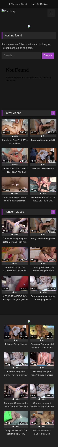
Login (33, 4)
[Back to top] (48, 438)
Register (44, 4)
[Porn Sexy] (24, 11)
